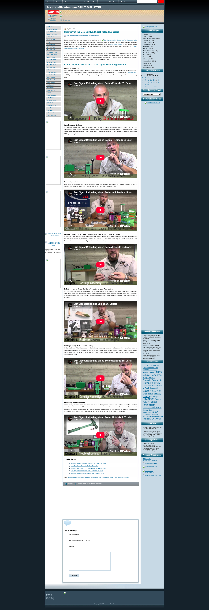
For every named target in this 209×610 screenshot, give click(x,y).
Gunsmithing (146, 44)
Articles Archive (51, 37)
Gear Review (146, 42)
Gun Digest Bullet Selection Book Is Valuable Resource (87, 470)
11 (151, 79)
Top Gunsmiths (51, 85)
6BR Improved (51, 49)
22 (142, 82)
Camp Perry (150, 383)
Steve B (145, 335)
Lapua (156, 397)
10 (148, 79)
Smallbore (147, 416)
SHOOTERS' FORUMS (150, 460)
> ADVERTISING (51, 115)
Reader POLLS (51, 105)
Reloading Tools (131, 72)
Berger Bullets (149, 377)
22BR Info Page (51, 59)
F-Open (153, 391)
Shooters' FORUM (52, 29)
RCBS (154, 402)
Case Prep (79, 477)
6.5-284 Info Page (52, 75)
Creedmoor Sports (150, 385)
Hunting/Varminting (148, 50)
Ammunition (152, 370)
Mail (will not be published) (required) (79, 540)
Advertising (49, 594)
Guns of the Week (52, 34)
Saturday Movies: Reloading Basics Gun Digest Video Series (88, 463)
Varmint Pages (51, 44)
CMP (159, 383)
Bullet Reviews (51, 90)
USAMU (154, 418)
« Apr (145, 86)
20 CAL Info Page (52, 54)
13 (156, 79)
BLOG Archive (51, 39)
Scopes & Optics (51, 100)
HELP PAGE (50, 110)
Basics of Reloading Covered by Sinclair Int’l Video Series (87, 473)
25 (151, 82)
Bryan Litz (157, 380)
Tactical (145, 63)
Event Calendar (51, 108)
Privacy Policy (50, 599)
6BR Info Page (51, 47)
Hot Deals (146, 48)
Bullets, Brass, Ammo (88, 483)
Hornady (157, 394)
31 (148, 84)
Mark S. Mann (147, 354)
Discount (153, 388)
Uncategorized (147, 67)
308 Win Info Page (52, 80)
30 (145, 84)
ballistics (146, 375)
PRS (149, 402)
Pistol (145, 402)
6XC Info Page (51, 67)
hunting (147, 396)
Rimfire (154, 408)
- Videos (79, 483)
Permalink (70, 483)
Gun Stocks (50, 97)
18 (151, 81)
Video (160, 419)
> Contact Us (50, 113)
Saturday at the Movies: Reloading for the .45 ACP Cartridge (88, 468)
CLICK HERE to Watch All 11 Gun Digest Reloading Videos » (95, 64)
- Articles (145, 34)
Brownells (147, 380)
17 (148, 81)
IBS (152, 396)
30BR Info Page (51, 62)
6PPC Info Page (51, 64)
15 (142, 81)
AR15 (159, 372)
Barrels (49, 92)
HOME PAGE (50, 26)
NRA (145, 399)
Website (71, 546)
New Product (146, 53)
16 (145, 81)
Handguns (146, 46)
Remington (147, 408)
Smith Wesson (157, 416)
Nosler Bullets (109, 477)
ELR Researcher (148, 347)
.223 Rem (152, 366)
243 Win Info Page (52, 70)
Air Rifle (155, 368)
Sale (159, 408)
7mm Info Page (51, 77)
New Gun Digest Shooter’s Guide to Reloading (84, 466)
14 (158, 79)
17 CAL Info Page (52, 52)
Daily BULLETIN (51, 32)
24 (148, 82)
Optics (145, 57)
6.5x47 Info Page (51, 72)
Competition (146, 40)
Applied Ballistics (149, 372)
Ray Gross (146, 340)
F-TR (159, 391)
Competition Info (51, 42)
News (144, 55)
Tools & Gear (50, 87)
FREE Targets (51, 82)
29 (142, 84)
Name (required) (74, 534)
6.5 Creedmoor (151, 367)
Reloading (126, 477)
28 (158, 82)
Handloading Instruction (98, 477)
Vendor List (50, 102)
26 (154, 82)
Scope (145, 410)
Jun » (156, 86)
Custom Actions (51, 95)
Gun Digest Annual (116, 44)
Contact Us (49, 596)
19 (154, 81)
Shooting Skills (147, 61)
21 (158, 81)
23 (145, 82)
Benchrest (156, 375)
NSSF (151, 399)
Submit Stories (50, 597)
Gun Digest (86, 477)
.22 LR (145, 366)
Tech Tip (145, 65)
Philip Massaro (118, 477)
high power (148, 393)
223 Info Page (51, 57)
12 (154, 79)
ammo (145, 370)
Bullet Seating (72, 477)
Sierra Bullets (153, 414)
